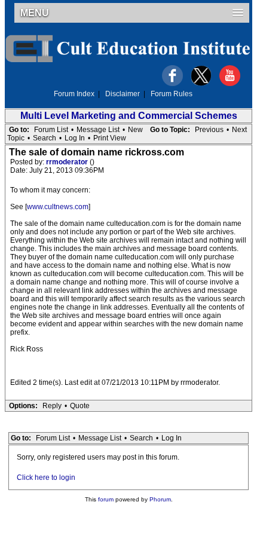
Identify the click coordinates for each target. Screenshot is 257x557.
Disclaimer (122, 94)
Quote (80, 406)
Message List (98, 130)
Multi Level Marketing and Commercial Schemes (128, 116)
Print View (109, 138)
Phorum (160, 499)
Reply (52, 406)
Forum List (51, 130)
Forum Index (74, 94)
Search (44, 138)
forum (106, 499)
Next (239, 130)
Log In (75, 138)
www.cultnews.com (57, 207)
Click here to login (46, 477)
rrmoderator (68, 162)
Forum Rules (171, 94)
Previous (209, 130)
